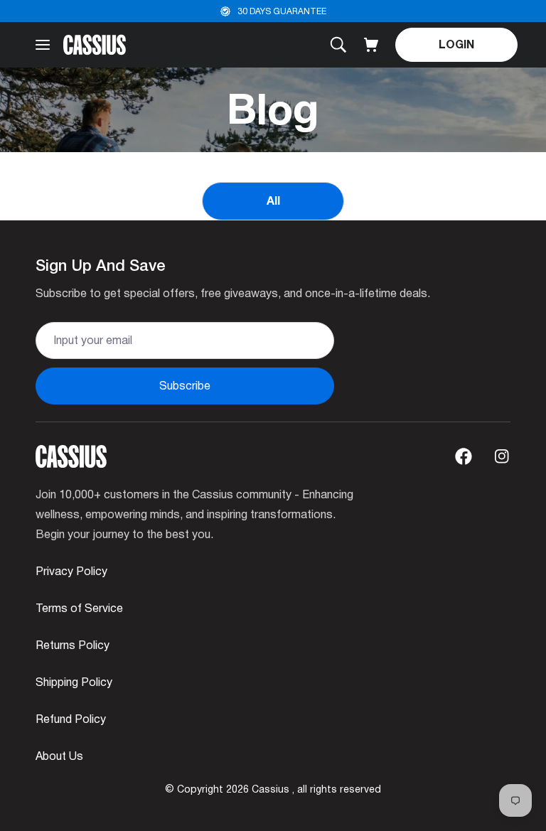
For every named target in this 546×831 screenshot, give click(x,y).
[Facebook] (463, 456)
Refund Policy (71, 719)
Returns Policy (72, 645)
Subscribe (184, 386)
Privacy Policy (71, 571)
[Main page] (94, 45)
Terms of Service (79, 608)
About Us (59, 756)
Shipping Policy (74, 682)
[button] (371, 45)
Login (456, 44)
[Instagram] (501, 456)
